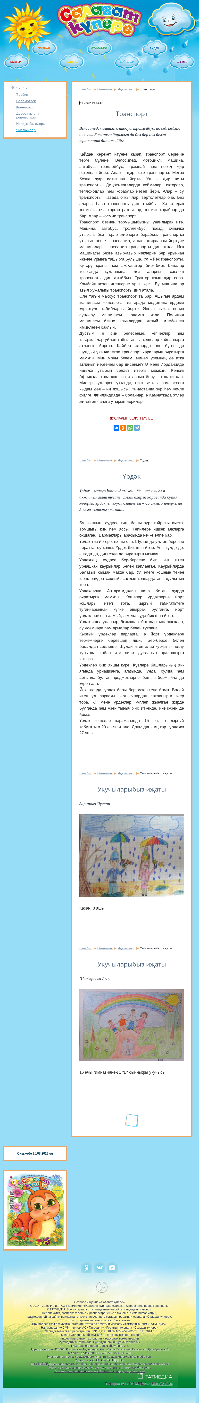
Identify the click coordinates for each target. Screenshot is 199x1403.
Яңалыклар (26, 130)
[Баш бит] (17, 62)
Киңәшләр (24, 107)
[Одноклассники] (123, 428)
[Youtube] (112, 1272)
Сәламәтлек (26, 101)
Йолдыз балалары (30, 124)
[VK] (99, 1272)
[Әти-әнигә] (99, 48)
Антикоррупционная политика (76, 1371)
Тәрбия (22, 94)
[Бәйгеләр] (127, 62)
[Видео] (155, 48)
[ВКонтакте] (116, 428)
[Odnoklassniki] (86, 1272)
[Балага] (72, 62)
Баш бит (85, 89)
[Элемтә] (182, 62)
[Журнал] (44, 48)
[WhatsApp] (130, 428)
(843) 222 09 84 (161, 1384)
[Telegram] (137, 428)
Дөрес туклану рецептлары (27, 115)
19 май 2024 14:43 (91, 103)
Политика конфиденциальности (121, 1371)
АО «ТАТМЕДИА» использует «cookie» (59, 1364)
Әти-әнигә (19, 87)
